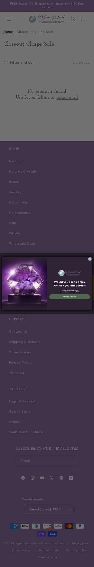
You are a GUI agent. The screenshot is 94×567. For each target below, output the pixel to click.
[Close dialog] (89, 259)
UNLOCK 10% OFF (69, 297)
